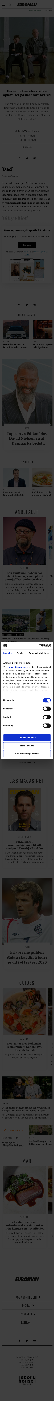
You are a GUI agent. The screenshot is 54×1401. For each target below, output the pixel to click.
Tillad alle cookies (27, 737)
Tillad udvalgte (27, 745)
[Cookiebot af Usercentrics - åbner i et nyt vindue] (39, 645)
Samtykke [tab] (8, 653)
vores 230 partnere (18, 667)
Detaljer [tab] (21, 653)
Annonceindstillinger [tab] (39, 653)
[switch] (47, 709)
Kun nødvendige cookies (27, 753)
